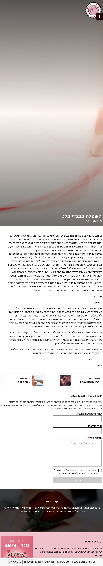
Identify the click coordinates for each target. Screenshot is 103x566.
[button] (99, 16)
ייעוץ (87, 220)
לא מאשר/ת (15, 561)
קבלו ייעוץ (53, 521)
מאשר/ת (28, 561)
